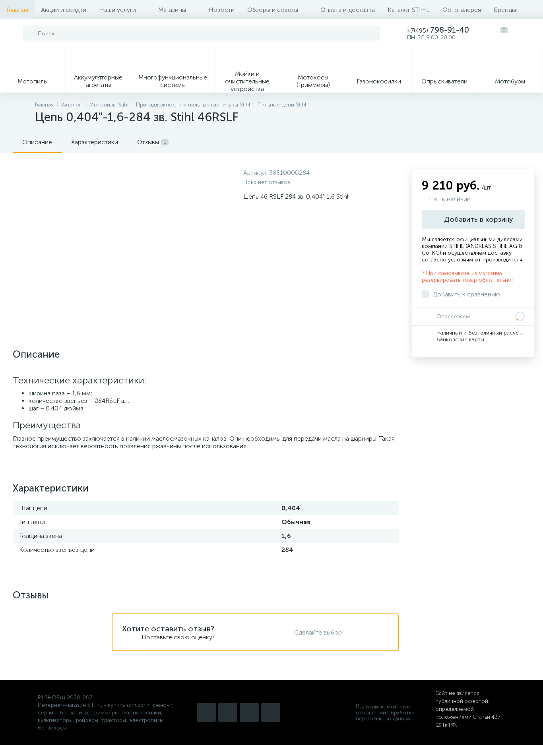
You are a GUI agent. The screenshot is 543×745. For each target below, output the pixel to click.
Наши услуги (117, 10)
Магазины (172, 10)
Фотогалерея (461, 10)
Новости (221, 10)
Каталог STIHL (409, 10)
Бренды (505, 10)
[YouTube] (227, 712)
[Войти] (528, 33)
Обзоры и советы (272, 10)
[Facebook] (270, 712)
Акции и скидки (63, 10)
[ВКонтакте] (249, 712)
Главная (17, 10)
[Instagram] (206, 712)
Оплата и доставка (347, 10)
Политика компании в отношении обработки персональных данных (385, 713)
